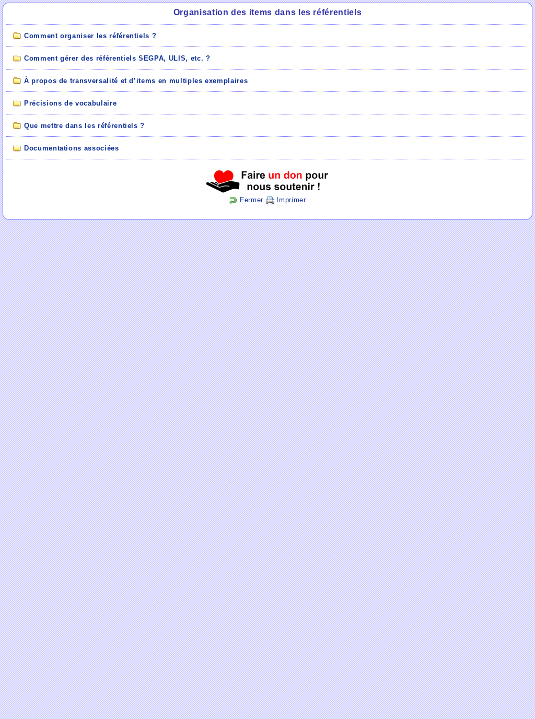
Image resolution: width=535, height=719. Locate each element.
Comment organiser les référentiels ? (90, 36)
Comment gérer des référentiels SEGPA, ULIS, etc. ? (117, 58)
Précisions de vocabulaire (70, 103)
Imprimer (290, 200)
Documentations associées (71, 148)
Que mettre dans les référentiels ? (84, 126)
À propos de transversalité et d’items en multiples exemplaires (136, 81)
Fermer (250, 200)
